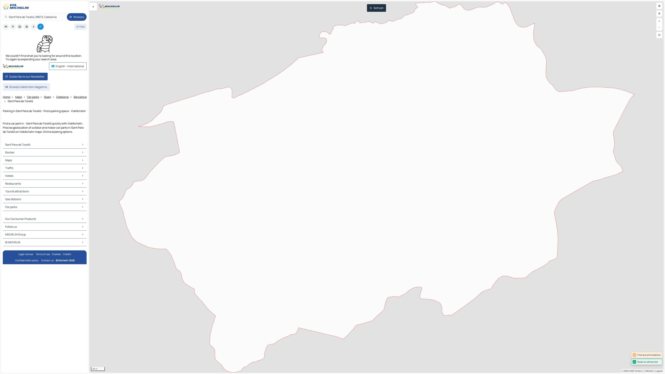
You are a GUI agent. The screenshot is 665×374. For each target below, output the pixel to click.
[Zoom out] (659, 27)
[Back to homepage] (16, 6)
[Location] (659, 35)
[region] (376, 187)
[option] (6, 27)
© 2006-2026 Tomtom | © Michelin (638, 370)
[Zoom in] (659, 21)
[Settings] (659, 13)
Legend (659, 370)
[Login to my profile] (659, 6)
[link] (646, 355)
